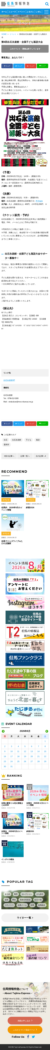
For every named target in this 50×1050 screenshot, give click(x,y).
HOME (4, 34)
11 (18, 751)
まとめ (7, 894)
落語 (38, 440)
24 (11, 761)
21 (38, 756)
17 (11, 756)
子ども (28, 440)
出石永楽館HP (9, 380)
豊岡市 (6, 445)
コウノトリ (9, 905)
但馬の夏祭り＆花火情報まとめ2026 (12, 804)
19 (25, 756)
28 (38, 761)
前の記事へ (9, 456)
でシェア (7, 66)
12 (25, 751)
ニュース (12, 12)
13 (32, 751)
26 (25, 761)
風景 (16, 894)
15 (45, 751)
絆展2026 (30, 831)
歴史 (14, 900)
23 (5, 761)
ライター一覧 (24, 917)
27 (32, 761)
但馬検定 (41, 905)
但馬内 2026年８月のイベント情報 (37, 804)
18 (18, 756)
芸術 (6, 900)
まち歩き (39, 894)
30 (5, 766)
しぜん (38, 12)
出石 (5, 440)
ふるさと (30, 12)
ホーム (4, 12)
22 (45, 756)
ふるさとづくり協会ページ (24, 1030)
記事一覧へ (25, 456)
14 (38, 751)
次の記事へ (40, 456)
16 (5, 756)
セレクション (27, 894)
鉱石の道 (38, 900)
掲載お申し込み (24, 1021)
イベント (21, 12)
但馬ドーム (22, 905)
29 (45, 761)
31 (11, 766)
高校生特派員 (25, 900)
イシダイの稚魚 (7, 859)
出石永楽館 (16, 440)
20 (32, 756)
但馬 (32, 905)
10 (11, 751)
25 (18, 761)
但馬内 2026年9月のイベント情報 (11, 832)
